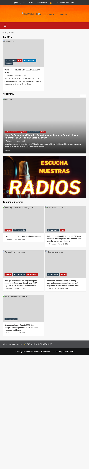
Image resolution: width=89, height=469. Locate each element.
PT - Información (19, 230)
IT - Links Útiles (11, 60)
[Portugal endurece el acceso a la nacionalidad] (23, 219)
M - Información (53, 274)
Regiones (9, 63)
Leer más (7, 88)
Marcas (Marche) (29, 60)
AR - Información (11, 132)
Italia (19, 60)
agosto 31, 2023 (20, 76)
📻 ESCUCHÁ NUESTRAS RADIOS (62, 3)
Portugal (8, 230)
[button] (5, 25)
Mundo (63, 274)
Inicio (31, 3)
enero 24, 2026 (20, 141)
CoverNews (56, 351)
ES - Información (11, 319)
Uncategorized (32, 274)
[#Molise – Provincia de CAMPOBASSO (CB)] (23, 53)
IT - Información (34, 132)
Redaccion (9, 76)
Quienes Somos (41, 3)
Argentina (22, 132)
